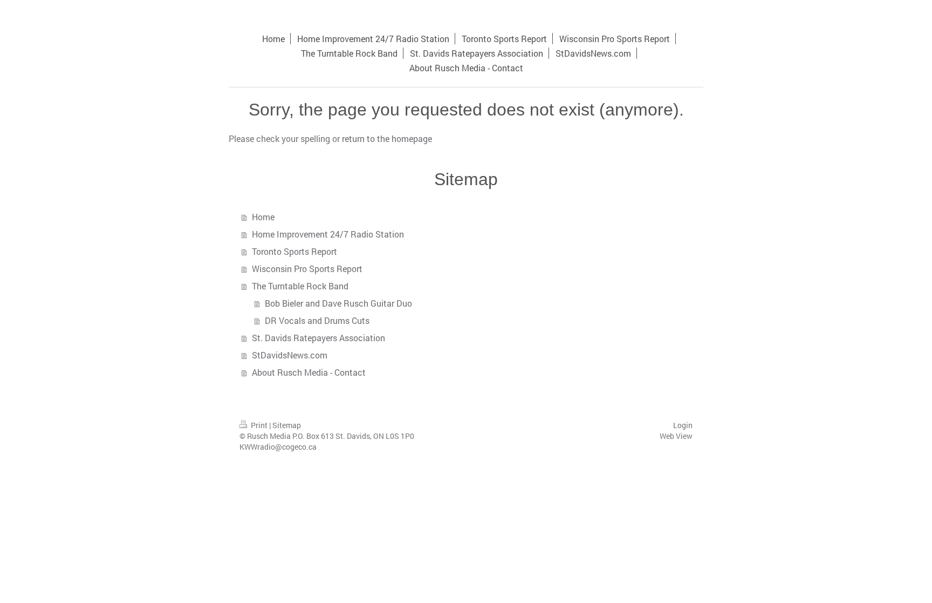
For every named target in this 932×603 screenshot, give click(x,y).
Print (259, 425)
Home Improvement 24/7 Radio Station (328, 234)
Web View (676, 436)
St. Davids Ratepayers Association (318, 337)
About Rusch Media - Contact (309, 372)
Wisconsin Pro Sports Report (307, 268)
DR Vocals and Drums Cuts (317, 320)
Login (683, 425)
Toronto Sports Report (294, 251)
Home (263, 216)
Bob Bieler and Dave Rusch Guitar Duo (338, 303)
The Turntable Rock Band (300, 286)
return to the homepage (387, 138)
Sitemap (286, 425)
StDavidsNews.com (289, 355)
